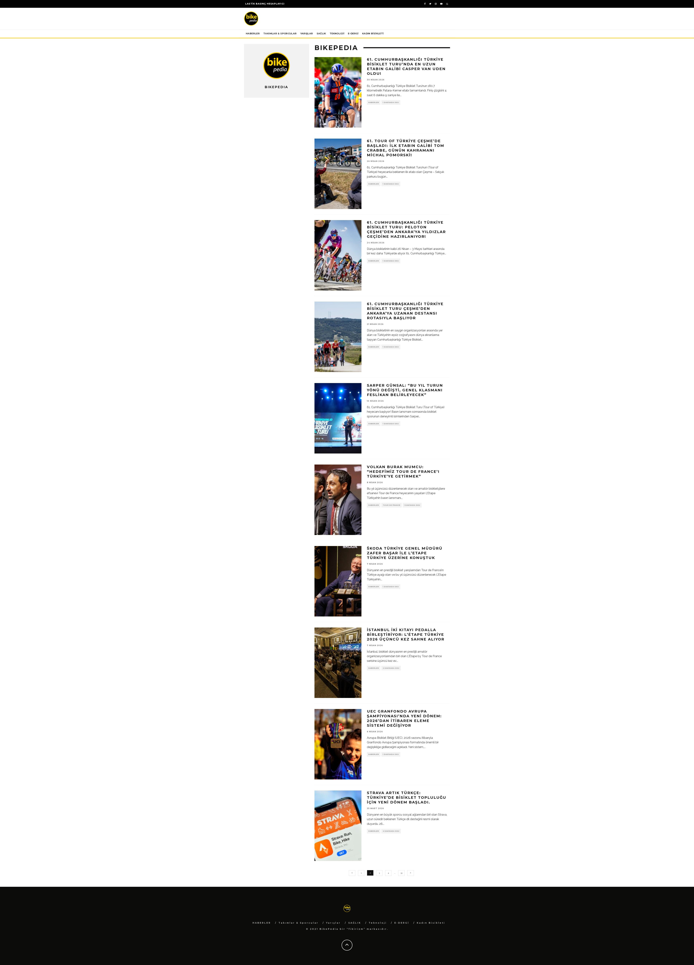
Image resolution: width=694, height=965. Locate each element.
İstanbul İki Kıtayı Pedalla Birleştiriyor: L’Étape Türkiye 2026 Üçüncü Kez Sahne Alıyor (405, 634)
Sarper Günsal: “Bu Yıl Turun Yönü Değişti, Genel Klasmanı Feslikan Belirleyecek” (405, 390)
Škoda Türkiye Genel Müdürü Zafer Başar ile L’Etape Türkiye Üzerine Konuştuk (404, 553)
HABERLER (253, 33)
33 (401, 873)
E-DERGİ (353, 33)
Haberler (373, 102)
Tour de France (391, 505)
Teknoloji (337, 33)
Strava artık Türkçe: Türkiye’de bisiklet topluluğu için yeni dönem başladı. (406, 797)
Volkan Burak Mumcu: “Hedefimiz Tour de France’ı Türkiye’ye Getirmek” (403, 471)
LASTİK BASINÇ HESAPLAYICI (264, 3)
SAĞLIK (321, 33)
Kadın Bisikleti (373, 33)
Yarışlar (306, 33)
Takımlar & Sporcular (280, 33)
